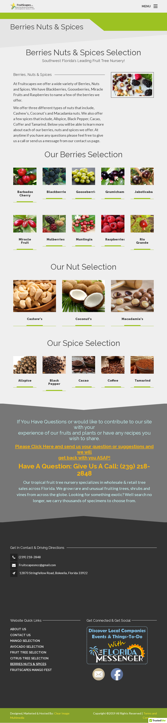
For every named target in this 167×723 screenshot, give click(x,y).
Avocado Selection (27, 647)
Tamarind (143, 380)
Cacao (83, 380)
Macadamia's (132, 319)
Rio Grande (142, 241)
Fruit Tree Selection (28, 652)
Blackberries (57, 192)
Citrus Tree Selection (29, 658)
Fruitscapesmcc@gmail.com (37, 565)
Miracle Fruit (25, 241)
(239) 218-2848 (30, 557)
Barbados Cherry (25, 193)
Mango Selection (25, 641)
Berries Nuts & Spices (28, 664)
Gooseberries (87, 192)
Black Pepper (54, 382)
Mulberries (56, 239)
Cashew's (34, 319)
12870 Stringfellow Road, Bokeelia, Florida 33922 (53, 573)
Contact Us (20, 635)
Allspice (25, 380)
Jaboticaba (144, 192)
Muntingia (84, 239)
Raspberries (115, 239)
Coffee (113, 380)
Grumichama (115, 192)
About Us (18, 629)
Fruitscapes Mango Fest (31, 670)
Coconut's (83, 319)
